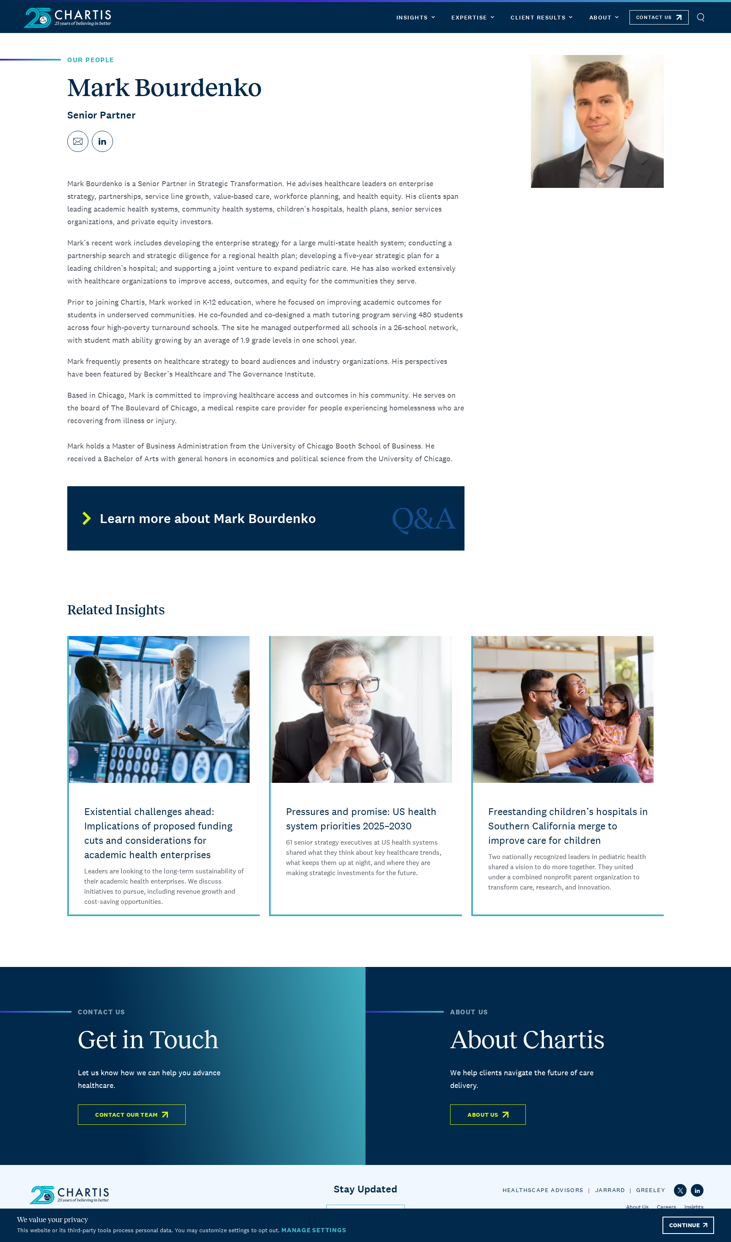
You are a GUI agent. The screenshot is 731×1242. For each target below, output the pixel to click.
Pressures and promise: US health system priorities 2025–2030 (361, 818)
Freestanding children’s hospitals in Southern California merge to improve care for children (568, 826)
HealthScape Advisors (543, 1190)
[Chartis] (67, 17)
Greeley (650, 1190)
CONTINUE (684, 1225)
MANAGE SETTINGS (313, 1230)
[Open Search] (700, 17)
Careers (666, 1207)
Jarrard (610, 1190)
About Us (482, 1114)
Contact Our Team (126, 1114)
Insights (694, 1207)
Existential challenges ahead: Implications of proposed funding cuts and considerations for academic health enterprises (158, 833)
